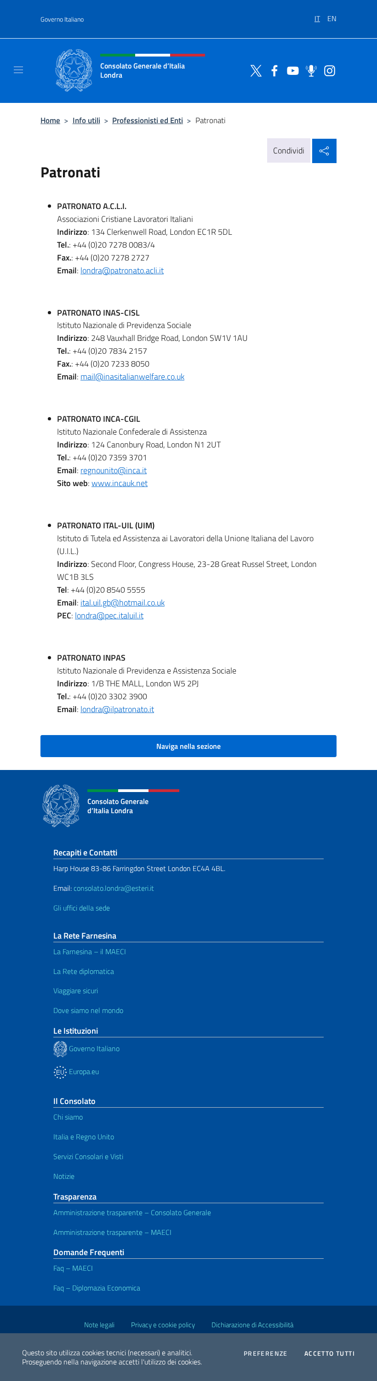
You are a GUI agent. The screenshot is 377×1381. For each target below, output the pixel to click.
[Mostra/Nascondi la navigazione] (18, 69)
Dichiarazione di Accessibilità (252, 1324)
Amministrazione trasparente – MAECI (112, 1232)
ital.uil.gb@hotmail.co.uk (122, 602)
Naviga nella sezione (188, 746)
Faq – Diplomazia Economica (96, 1287)
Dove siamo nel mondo (88, 1010)
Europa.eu (83, 1071)
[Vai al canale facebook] (272, 69)
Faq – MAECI (73, 1267)
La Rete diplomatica (83, 971)
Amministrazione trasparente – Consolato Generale (132, 1212)
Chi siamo (68, 1116)
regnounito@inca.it (113, 470)
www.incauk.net (119, 483)
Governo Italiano (62, 19)
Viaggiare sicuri (75, 990)
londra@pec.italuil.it (109, 615)
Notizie (63, 1176)
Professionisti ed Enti (147, 120)
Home (50, 120)
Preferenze (266, 1353)
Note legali (99, 1324)
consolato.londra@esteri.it (114, 888)
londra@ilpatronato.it (117, 709)
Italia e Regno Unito (83, 1136)
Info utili (86, 120)
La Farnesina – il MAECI (89, 951)
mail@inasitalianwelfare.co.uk (132, 376)
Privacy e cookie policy (163, 1324)
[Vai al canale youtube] (290, 69)
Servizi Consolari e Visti (88, 1156)
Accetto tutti (329, 1353)
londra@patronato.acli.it (122, 270)
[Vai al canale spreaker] (309, 69)
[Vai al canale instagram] (327, 69)
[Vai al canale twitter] (254, 69)
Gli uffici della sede (81, 907)
